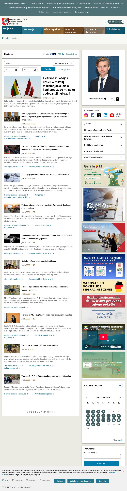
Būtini (7, 480)
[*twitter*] (117, 99)
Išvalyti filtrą (65, 70)
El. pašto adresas (90, 453)
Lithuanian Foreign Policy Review (98, 130)
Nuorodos (114, 8)
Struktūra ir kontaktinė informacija (15, 3)
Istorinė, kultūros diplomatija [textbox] (64, 63)
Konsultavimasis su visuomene (38, 8)
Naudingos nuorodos (93, 157)
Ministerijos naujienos (43, 335)
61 (45, 412)
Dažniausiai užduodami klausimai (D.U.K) (67, 8)
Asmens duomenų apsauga (62, 12)
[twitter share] (54, 54)
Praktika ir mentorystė (93, 145)
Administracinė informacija (103, 3)
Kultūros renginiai (42, 225)
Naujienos (39, 136)
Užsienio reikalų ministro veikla (16, 139)
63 (51, 412)
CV (112, 99)
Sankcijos (104, 8)
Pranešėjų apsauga (83, 3)
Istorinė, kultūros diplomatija (15, 136)
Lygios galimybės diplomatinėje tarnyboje (98, 137)
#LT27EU (88, 124)
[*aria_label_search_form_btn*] (105, 22)
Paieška (48, 69)
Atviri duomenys (43, 12)
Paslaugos (119, 3)
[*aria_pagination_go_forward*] (54, 412)
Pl (116, 21)
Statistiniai (32, 480)
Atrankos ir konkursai (93, 151)
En (110, 21)
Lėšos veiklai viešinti (91, 8)
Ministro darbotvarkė (96, 99)
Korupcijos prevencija (66, 3)
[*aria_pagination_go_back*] (27, 412)
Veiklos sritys (51, 3)
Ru (120, 21)
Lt (123, 21)
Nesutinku (102, 481)
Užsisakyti (101, 463)
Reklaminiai (46, 480)
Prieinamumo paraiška (17, 8)
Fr (113, 21)
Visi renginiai (118, 440)
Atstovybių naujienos (12, 167)
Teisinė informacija (37, 3)
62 (48, 412)
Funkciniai (18, 480)
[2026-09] (120, 398)
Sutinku (60, 481)
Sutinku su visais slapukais (80, 481)
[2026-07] (86, 398)
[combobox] (63, 63)
